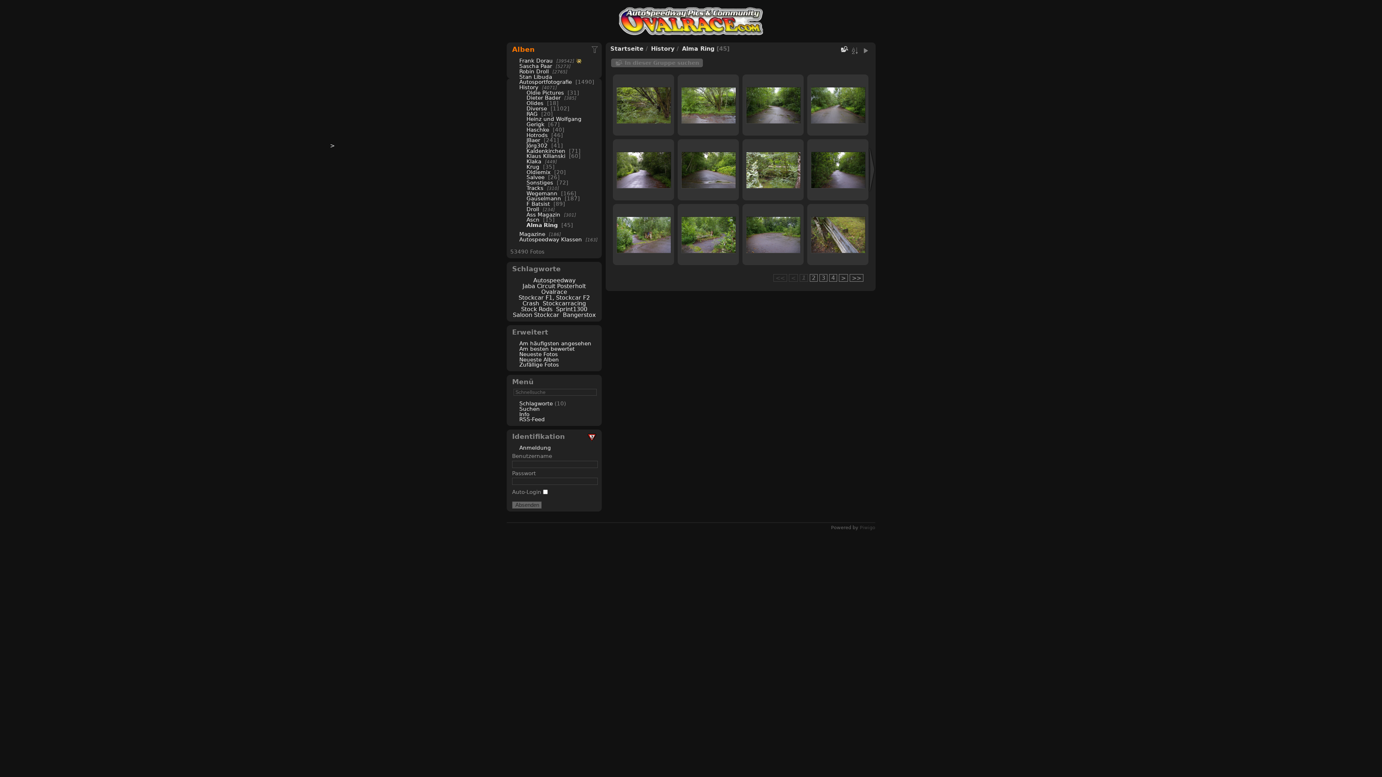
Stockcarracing (564, 303)
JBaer (533, 140)
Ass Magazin (543, 215)
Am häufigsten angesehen (555, 343)
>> (856, 277)
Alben (523, 49)
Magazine (532, 234)
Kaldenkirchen (546, 151)
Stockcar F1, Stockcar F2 (554, 297)
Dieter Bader (544, 98)
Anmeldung (535, 448)
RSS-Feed (532, 419)
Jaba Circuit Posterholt (554, 286)
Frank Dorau (536, 61)
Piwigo (867, 527)
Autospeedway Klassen (550, 239)
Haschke (538, 130)
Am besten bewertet (547, 349)
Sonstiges (540, 183)
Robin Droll (534, 71)
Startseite (626, 48)
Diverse (537, 108)
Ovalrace (554, 291)
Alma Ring (542, 225)
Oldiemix (539, 172)
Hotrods (537, 135)
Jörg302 (537, 145)
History (528, 87)
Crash (531, 303)
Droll (533, 209)
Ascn (533, 220)
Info (524, 414)
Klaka (534, 161)
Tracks (535, 188)
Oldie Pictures (545, 93)
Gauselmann (544, 198)
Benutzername (532, 456)
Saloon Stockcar (536, 315)
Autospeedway (554, 280)
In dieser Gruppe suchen (662, 63)
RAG (532, 114)
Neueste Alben (539, 359)
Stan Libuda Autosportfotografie (546, 79)
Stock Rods (536, 309)
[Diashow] (865, 50)
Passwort (524, 473)
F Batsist (538, 204)
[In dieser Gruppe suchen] (844, 49)
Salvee (536, 177)
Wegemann (542, 193)
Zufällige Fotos (539, 365)
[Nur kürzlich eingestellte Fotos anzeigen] (595, 49)
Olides (535, 103)
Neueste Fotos (538, 354)
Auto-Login (527, 492)
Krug (533, 167)
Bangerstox (579, 315)
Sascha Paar (535, 66)
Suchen (529, 409)
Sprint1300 (571, 309)
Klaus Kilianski (546, 156)
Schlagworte (536, 403)
